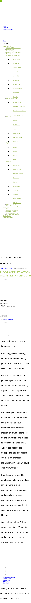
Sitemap (5, 581)
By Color (8, 116)
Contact (5, 27)
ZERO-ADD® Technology (13, 48)
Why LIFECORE (7, 46)
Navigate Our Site (11, 211)
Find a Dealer (7, 216)
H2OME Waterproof (11, 98)
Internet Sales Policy (12, 206)
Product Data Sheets (12, 213)
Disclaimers (6, 580)
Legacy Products (11, 204)
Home (1, 268)
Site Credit (6, 583)
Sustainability (10, 50)
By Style (8, 161)
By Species (9, 143)
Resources (6, 207)
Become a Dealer (8, 29)
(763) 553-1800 (8, 319)
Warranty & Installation (12, 214)
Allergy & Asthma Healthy (13, 52)
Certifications (10, 49)
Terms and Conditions (9, 577)
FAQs (8, 208)
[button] (4, 43)
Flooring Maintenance (12, 210)
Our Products (7, 53)
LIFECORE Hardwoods (13, 55)
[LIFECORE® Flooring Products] (12, 39)
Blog (4, 26)
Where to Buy (8, 268)
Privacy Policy (7, 578)
